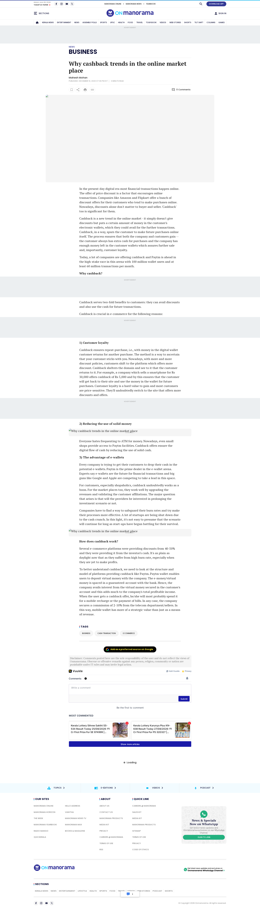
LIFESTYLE (82, 890)
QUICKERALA (40, 837)
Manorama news (134, 4)
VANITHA (69, 812)
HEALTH (121, 22)
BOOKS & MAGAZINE (75, 830)
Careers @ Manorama (111, 837)
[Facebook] (56, 4)
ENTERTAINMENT (64, 22)
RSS (101, 849)
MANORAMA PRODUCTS (111, 818)
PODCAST (157, 890)
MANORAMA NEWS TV (75, 818)
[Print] (85, 90)
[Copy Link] (92, 90)
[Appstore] (172, 869)
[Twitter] (72, 4)
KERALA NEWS (48, 22)
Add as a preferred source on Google (131, 649)
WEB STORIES (175, 22)
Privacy (103, 830)
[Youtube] (67, 4)
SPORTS (103, 22)
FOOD (130, 22)
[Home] (37, 23)
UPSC (112, 22)
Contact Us (106, 812)
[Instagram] (61, 4)
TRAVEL (139, 22)
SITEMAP (136, 830)
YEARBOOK (151, 4)
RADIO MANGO (41, 830)
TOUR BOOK (151, 22)
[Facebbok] (36, 903)
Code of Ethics (140, 849)
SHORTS (187, 22)
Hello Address (72, 805)
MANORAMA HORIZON (44, 812)
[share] (78, 90)
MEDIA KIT (104, 824)
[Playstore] (151, 869)
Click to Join (204, 837)
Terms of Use (106, 843)
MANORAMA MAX (73, 824)
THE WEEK (38, 818)
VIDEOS (163, 22)
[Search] (201, 3)
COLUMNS (211, 22)
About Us (104, 805)
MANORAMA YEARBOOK (45, 824)
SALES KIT (136, 812)
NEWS (76, 22)
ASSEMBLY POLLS (89, 22)
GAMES (221, 22)
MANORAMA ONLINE (112, 4)
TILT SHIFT (198, 22)
